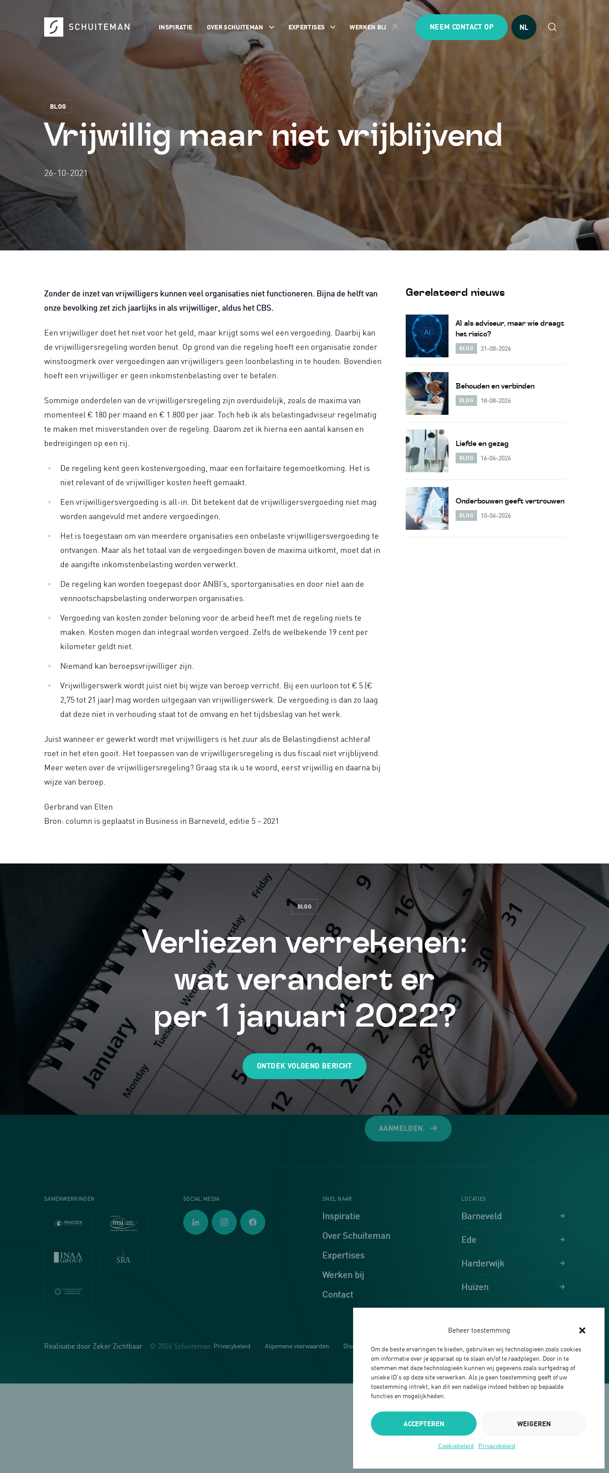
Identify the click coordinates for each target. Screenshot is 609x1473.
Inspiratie (176, 27)
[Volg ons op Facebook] (252, 1222)
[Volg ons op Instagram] (224, 1222)
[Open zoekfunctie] (552, 27)
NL (523, 27)
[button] (582, 1330)
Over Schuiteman (235, 27)
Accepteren (423, 1424)
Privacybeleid (496, 1445)
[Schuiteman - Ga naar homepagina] (87, 27)
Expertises (306, 27)
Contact (338, 1294)
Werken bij (368, 27)
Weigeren (534, 1424)
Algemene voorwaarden (297, 1346)
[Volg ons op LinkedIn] (195, 1222)
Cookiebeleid (456, 1445)
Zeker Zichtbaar (118, 1346)
